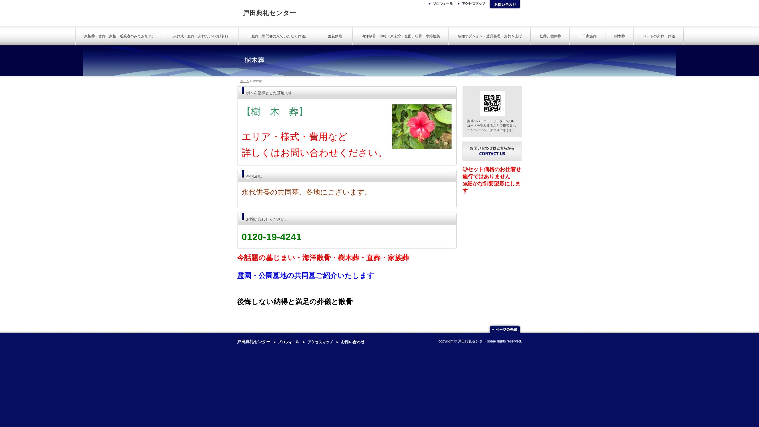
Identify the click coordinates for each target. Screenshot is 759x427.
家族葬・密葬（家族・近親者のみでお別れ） (119, 36)
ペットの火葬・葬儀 (659, 36)
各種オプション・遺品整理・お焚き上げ (490, 36)
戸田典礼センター (269, 13)
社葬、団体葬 (550, 36)
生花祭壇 (337, 36)
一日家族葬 (588, 36)
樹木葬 (619, 36)
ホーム (244, 81)
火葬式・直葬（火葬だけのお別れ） (201, 36)
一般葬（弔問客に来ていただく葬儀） (278, 36)
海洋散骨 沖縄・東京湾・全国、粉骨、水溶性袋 (401, 36)
